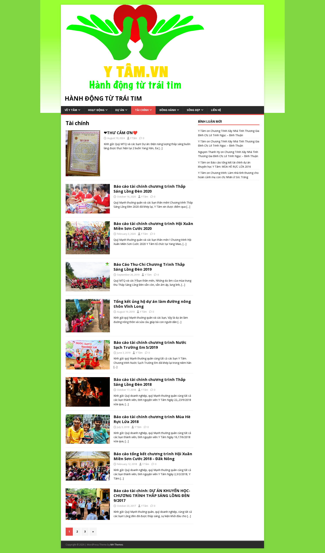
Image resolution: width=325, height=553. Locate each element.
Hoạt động (96, 110)
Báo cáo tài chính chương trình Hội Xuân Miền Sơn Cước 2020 (153, 226)
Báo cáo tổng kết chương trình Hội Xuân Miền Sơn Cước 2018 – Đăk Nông (153, 456)
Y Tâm (133, 138)
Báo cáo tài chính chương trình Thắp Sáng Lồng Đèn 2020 (149, 189)
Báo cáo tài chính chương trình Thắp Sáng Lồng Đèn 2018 (149, 382)
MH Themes (116, 544)
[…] (160, 148)
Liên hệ (216, 110)
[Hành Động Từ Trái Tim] (135, 88)
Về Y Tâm (71, 110)
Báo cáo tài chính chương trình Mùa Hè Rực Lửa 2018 (152, 419)
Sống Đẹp (193, 110)
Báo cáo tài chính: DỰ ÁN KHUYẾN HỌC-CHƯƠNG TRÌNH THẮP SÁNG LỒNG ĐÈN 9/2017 (152, 495)
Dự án (119, 110)
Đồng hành (167, 110)
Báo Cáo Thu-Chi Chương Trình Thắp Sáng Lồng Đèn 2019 (149, 267)
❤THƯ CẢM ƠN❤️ (120, 132)
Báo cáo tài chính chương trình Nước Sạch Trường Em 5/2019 (150, 345)
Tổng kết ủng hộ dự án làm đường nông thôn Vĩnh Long (152, 304)
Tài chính (142, 110)
